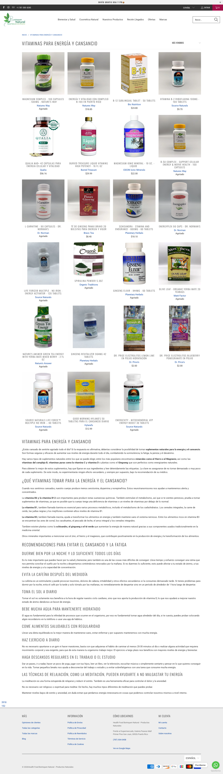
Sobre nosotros (165, 733)
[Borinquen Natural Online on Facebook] (3, 7)
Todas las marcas (29, 733)
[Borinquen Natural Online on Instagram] (8, 7)
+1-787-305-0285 (24, 7)
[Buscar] (216, 19)
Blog (24, 739)
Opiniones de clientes (31, 722)
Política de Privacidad (77, 728)
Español (187, 7)
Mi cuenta (163, 722)
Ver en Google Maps (121, 748)
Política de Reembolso (77, 733)
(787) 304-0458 (119, 740)
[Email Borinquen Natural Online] (13, 7)
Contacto (162, 728)
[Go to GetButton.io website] (216, 771)
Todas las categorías (31, 728)
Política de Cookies (76, 744)
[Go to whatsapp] (216, 765)
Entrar (207, 7)
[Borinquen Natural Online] (14, 19)
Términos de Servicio (76, 739)
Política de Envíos (75, 722)
